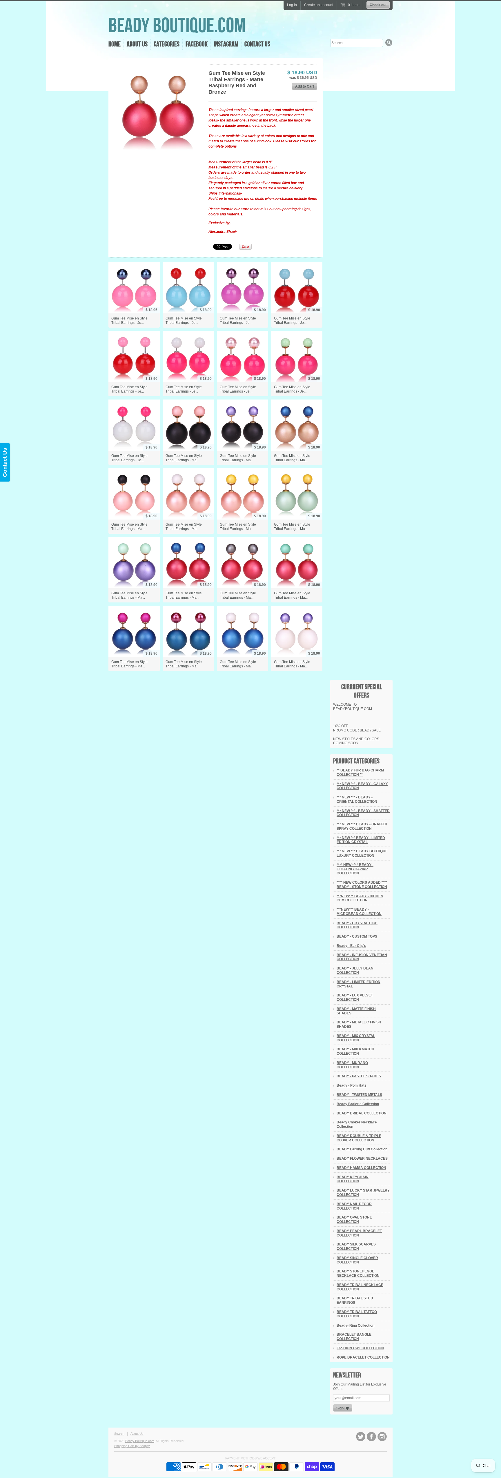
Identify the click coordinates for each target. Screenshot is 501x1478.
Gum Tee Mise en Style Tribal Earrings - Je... (129, 320)
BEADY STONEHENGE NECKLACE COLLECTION (358, 1273)
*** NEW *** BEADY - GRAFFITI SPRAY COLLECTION (362, 826)
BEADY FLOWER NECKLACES (362, 1158)
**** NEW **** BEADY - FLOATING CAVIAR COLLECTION (355, 869)
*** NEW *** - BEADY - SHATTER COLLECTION (363, 813)
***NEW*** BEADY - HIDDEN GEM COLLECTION (360, 898)
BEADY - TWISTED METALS (359, 1095)
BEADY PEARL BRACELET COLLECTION (359, 1233)
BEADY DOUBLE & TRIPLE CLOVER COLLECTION (359, 1138)
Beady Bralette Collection (358, 1104)
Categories (166, 44)
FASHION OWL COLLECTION (360, 1348)
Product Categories (356, 761)
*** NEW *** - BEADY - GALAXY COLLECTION (362, 786)
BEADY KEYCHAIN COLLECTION (353, 1179)
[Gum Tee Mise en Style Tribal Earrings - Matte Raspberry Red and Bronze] (158, 108)
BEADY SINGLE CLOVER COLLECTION (357, 1260)
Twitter (360, 1436)
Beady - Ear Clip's (351, 946)
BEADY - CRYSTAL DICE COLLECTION (357, 925)
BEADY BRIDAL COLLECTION (361, 1113)
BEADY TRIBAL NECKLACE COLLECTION (360, 1287)
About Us (137, 44)
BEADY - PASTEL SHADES (359, 1076)
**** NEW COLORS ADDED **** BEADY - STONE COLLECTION (362, 884)
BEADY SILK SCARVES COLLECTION (356, 1246)
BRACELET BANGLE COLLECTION (354, 1336)
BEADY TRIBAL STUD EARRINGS (355, 1300)
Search (119, 1433)
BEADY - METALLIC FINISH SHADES (359, 1024)
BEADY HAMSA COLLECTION (361, 1168)
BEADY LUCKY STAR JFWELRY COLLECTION (363, 1192)
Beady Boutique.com (177, 26)
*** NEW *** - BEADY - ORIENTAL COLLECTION (357, 799)
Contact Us (257, 44)
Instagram (226, 44)
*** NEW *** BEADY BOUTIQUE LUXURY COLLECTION (362, 853)
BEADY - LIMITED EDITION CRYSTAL (358, 984)
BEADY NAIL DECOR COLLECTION (354, 1206)
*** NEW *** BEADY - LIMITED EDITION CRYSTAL (361, 840)
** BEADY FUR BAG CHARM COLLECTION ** (360, 772)
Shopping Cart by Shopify (132, 1446)
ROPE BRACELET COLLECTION (363, 1357)
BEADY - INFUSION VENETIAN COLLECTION (362, 957)
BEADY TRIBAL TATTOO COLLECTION (357, 1314)
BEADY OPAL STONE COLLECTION (354, 1219)
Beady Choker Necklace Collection (357, 1124)
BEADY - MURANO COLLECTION (352, 1065)
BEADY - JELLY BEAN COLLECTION (355, 970)
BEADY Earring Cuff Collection (362, 1149)
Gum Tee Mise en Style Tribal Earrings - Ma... (184, 458)
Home (114, 44)
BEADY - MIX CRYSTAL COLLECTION (356, 1038)
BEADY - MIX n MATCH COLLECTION (355, 1051)
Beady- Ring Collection (355, 1325)
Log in (292, 5)
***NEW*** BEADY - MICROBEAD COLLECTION (359, 911)
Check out (378, 5)
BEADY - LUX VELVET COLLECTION (355, 997)
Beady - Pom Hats (351, 1085)
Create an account (318, 5)
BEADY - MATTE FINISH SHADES (356, 1011)
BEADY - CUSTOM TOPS (357, 936)
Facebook (197, 44)
